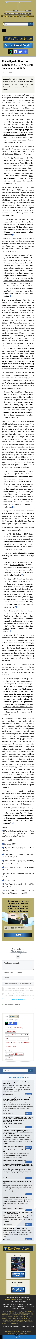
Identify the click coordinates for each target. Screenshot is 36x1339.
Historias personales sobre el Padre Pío (15, 1197)
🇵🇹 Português (19, 1054)
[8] (17, 607)
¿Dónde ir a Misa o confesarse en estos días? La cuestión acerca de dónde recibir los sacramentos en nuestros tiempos (18, 1132)
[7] (22, 575)
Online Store (5, 1326)
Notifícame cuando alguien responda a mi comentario (19, 988)
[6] (13, 507)
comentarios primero (18, 953)
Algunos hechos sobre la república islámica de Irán (17, 1150)
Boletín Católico (10, 1031)
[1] (22, 142)
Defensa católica (10, 1039)
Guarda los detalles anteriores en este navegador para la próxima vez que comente (19, 991)
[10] (12, 823)
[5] (17, 417)
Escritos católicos (23, 1039)
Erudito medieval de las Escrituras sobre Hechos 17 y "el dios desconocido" (18, 1212)
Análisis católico (17, 1027)
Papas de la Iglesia (11, 1046)
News (18, 1326)
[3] (13, 235)
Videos (28, 1326)
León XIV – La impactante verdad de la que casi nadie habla (18, 1082)
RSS (32, 1326)
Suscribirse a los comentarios (12, 1004)
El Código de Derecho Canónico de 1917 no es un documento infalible (18, 64)
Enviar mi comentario (18, 999)
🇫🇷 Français (9, 1054)
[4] (11, 296)
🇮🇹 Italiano (9, 1058)
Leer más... (28, 1094)
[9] (10, 631)
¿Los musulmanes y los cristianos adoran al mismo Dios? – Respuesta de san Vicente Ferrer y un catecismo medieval (17, 1099)
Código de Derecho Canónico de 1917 (17, 1035)
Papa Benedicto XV (23, 1042)
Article (23, 1326)
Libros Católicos (10, 1042)
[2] (15, 183)
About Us (13, 1326)
